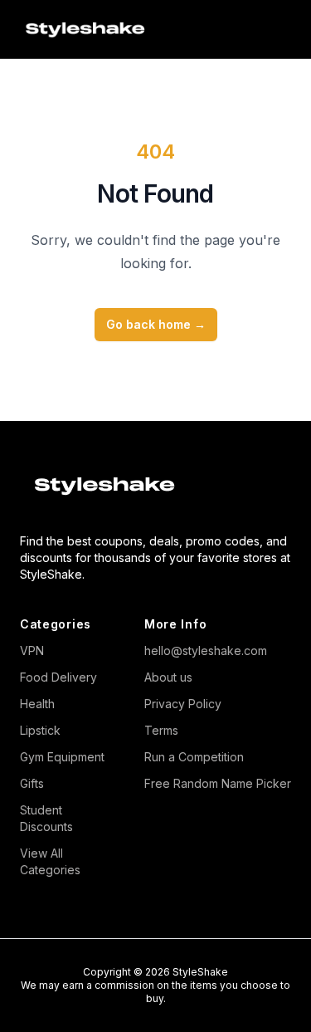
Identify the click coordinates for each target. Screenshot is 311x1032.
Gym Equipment (62, 757)
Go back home (156, 324)
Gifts (32, 783)
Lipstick (40, 730)
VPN (32, 650)
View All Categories (50, 861)
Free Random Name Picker (217, 783)
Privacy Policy (182, 704)
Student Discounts (46, 818)
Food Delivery (58, 677)
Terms (161, 730)
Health (37, 704)
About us (168, 677)
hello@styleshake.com (205, 650)
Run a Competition (194, 757)
